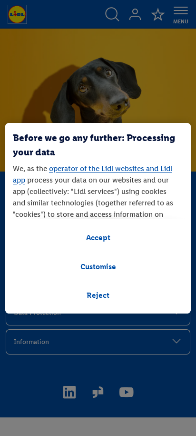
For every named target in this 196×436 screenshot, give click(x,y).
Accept (98, 237)
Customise (98, 266)
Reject (98, 295)
